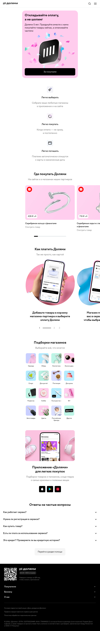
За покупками (50, 72)
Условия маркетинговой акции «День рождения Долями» (25, 608)
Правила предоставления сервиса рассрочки (21, 612)
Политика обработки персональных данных (20, 615)
